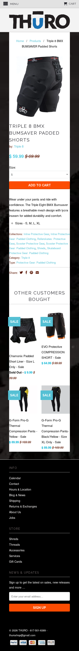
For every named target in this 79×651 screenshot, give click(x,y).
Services (14, 556)
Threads (14, 544)
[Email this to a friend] (37, 272)
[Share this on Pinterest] (31, 272)
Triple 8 (18, 146)
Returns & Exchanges (23, 506)
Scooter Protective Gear (30, 243)
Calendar (15, 478)
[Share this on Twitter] (21, 272)
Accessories (17, 550)
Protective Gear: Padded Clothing (36, 262)
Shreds (41, 248)
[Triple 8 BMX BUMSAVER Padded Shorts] (39, 86)
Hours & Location (20, 489)
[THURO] (39, 20)
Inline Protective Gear (36, 234)
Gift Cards (15, 561)
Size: (12, 167)
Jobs (12, 518)
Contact (14, 484)
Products (35, 41)
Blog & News (17, 495)
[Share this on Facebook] (26, 272)
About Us (15, 512)
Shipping (14, 501)
